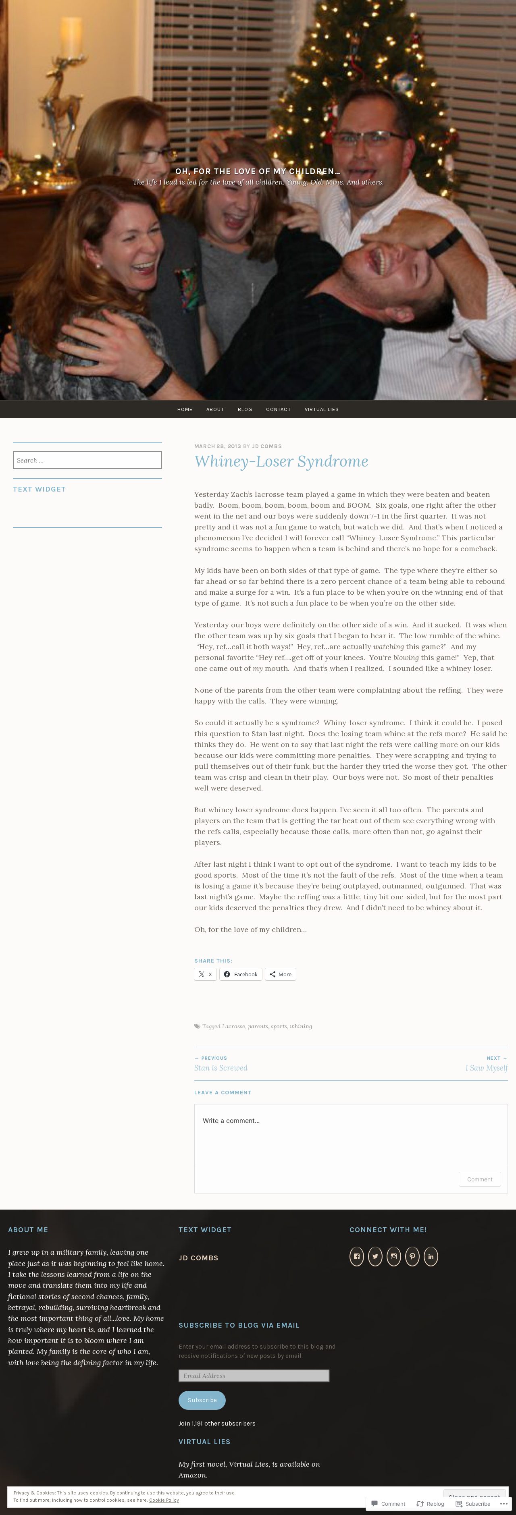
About (215, 409)
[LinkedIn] (431, 1256)
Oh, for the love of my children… (258, 171)
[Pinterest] (412, 1256)
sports (279, 1026)
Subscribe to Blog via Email (239, 1325)
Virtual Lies (322, 409)
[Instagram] (394, 1256)
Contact (278, 409)
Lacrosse (233, 1026)
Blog (245, 409)
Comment (480, 1179)
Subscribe (202, 1400)
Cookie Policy (164, 1500)
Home (185, 409)
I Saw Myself (487, 1063)
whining (301, 1026)
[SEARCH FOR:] (87, 461)
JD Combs (267, 446)
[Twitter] (375, 1256)
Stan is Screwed (221, 1063)
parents (258, 1026)
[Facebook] (357, 1256)
